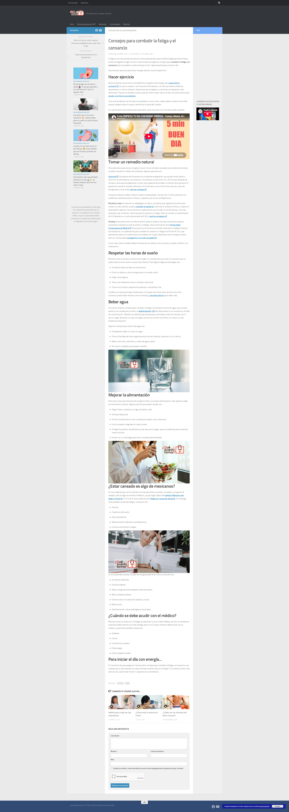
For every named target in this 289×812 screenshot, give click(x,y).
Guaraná (112, 176)
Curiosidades (115, 24)
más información (264, 806)
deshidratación (145, 311)
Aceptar (277, 806)
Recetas (126, 24)
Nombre (114, 751)
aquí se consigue (137, 189)
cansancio (120, 683)
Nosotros (84, 3)
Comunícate (73, 3)
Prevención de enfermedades (122, 30)
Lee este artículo (157, 295)
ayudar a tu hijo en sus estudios (122, 96)
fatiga (127, 683)
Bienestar (103, 24)
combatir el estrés (143, 206)
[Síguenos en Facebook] (96, 30)
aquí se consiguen (157, 216)
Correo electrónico (158, 751)
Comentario (115, 736)
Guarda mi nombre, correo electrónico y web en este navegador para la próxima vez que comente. (148, 768)
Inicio (72, 24)
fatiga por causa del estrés (161, 498)
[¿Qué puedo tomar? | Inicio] (77, 12)
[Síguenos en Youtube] (100, 30)
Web (112, 760)
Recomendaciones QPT (86, 24)
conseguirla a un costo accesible (141, 238)
